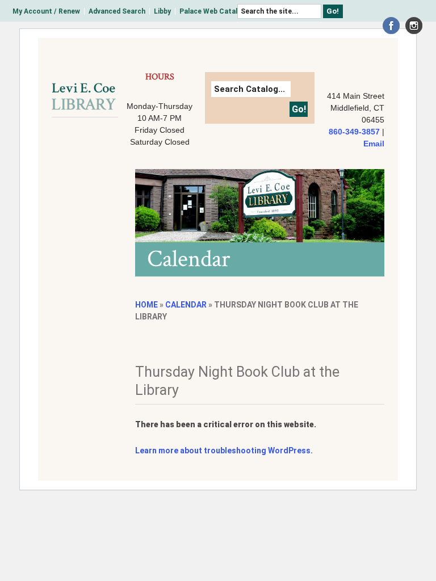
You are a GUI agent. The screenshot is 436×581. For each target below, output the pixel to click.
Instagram (413, 25)
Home (146, 304)
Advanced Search (117, 11)
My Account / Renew (46, 11)
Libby (162, 11)
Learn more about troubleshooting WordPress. (224, 450)
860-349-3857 (354, 131)
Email (373, 143)
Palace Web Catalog (212, 11)
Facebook (391, 25)
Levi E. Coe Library (84, 96)
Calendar (186, 304)
